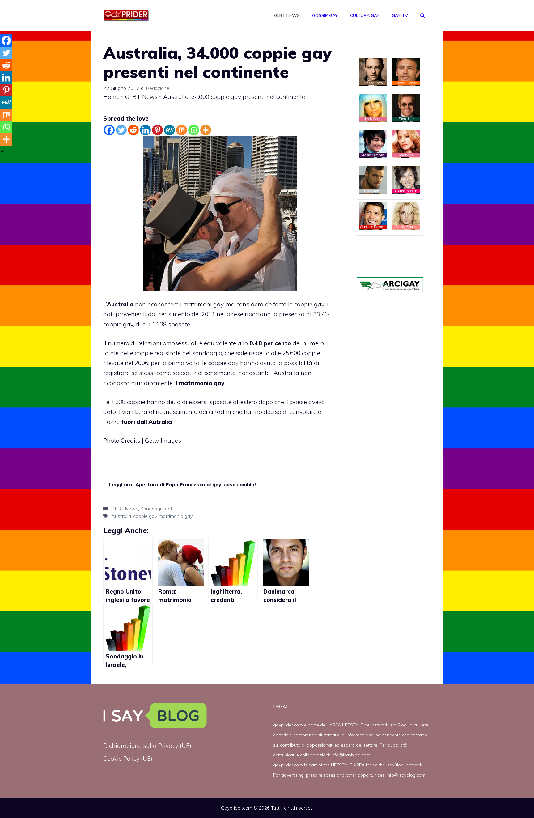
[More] (205, 130)
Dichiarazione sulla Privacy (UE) (147, 745)
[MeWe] (169, 130)
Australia (120, 304)
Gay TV (400, 15)
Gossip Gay (325, 15)
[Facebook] (109, 130)
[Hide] (2, 151)
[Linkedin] (145, 130)
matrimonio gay (176, 516)
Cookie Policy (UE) (127, 758)
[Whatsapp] (193, 130)
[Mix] (181, 130)
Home (111, 96)
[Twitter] (121, 130)
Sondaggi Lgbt (156, 508)
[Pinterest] (157, 130)
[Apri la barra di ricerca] (422, 15)
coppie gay (145, 516)
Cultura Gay (364, 15)
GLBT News (287, 15)
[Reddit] (133, 130)
